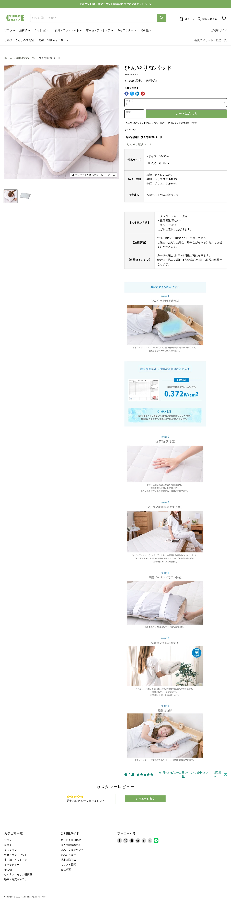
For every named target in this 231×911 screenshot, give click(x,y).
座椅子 (23, 30)
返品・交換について (72, 850)
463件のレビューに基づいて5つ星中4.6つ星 (183, 774)
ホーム (8, 58)
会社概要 (66, 869)
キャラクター (125, 30)
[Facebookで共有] (126, 94)
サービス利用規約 (71, 840)
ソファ (8, 30)
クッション (41, 30)
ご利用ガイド (219, 30)
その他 (145, 30)
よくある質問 (68, 864)
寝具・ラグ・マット (67, 30)
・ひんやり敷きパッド (138, 144)
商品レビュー (68, 855)
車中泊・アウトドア (98, 30)
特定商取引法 (68, 860)
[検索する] (161, 18)
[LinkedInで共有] (137, 94)
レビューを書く (145, 799)
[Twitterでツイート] (132, 94)
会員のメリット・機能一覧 (210, 40)
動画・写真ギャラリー (53, 40)
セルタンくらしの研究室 (19, 40)
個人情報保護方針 (71, 845)
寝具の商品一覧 (25, 58)
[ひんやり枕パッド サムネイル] (10, 196)
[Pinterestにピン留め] (143, 94)
